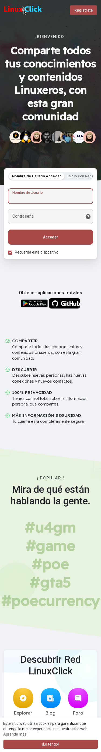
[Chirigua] (26, 137)
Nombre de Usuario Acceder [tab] (36, 176)
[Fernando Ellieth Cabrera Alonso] (89, 137)
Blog (50, 713)
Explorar (23, 713)
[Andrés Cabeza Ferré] (68, 137)
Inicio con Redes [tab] (82, 176)
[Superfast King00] (15, 137)
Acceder (50, 237)
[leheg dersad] (58, 137)
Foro (78, 713)
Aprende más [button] (14, 734)
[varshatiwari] (36, 137)
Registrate (83, 10)
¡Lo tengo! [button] (50, 744)
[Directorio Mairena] (79, 137)
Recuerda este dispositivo (36, 252)
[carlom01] (47, 137)
